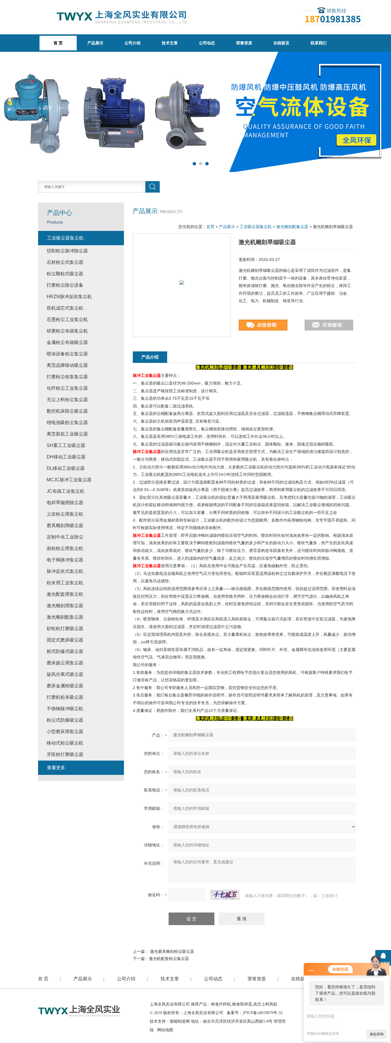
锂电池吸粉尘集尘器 (67, 422)
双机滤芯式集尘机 (65, 308)
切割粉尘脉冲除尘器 (67, 250)
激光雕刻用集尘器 (65, 605)
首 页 (43, 978)
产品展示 (95, 43)
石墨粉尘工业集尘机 (67, 319)
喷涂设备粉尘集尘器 (67, 353)
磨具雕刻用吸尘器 (65, 525)
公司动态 (207, 43)
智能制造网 (180, 1021)
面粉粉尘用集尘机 (65, 548)
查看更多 (56, 767)
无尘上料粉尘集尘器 (67, 399)
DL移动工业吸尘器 (66, 468)
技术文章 (170, 43)
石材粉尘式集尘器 (65, 262)
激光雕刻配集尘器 (292, 226)
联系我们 (319, 43)
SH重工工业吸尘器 (66, 445)
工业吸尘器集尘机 (256, 226)
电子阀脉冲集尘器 (65, 559)
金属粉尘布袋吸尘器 (67, 342)
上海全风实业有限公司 (170, 1004)
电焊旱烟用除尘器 (65, 502)
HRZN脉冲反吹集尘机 (69, 296)
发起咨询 (377, 1034)
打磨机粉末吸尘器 (65, 697)
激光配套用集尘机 (65, 594)
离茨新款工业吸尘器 (67, 434)
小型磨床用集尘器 (65, 731)
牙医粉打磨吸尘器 (65, 754)
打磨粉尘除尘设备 (65, 285)
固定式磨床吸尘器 (65, 640)
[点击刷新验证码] (225, 895)
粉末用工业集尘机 (65, 582)
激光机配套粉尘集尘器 (169, 958)
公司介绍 (133, 43)
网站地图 (165, 1030)
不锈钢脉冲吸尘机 (65, 708)
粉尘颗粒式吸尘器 (65, 273)
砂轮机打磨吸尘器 (65, 628)
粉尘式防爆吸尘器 (65, 720)
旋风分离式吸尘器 (65, 674)
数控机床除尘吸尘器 (67, 411)
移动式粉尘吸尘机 (65, 743)
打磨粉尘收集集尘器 (67, 376)
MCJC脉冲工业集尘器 (69, 479)
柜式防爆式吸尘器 (65, 651)
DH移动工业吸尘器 (66, 456)
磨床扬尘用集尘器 (65, 662)
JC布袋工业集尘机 (65, 491)
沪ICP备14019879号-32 (263, 1013)
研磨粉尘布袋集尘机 (67, 330)
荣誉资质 (244, 43)
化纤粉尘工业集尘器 (67, 388)
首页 (210, 226)
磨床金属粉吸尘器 (65, 685)
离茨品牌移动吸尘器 (67, 365)
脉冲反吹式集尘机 (65, 571)
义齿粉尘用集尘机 (65, 514)
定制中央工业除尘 (65, 537)
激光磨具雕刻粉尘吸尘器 (172, 951)
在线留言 (281, 43)
